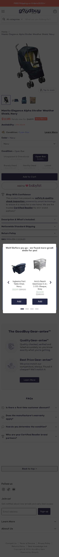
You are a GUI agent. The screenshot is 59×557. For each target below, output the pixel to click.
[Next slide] (50, 282)
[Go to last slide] (8, 282)
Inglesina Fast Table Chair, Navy (19, 284)
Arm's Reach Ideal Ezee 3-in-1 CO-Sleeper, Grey (40, 285)
